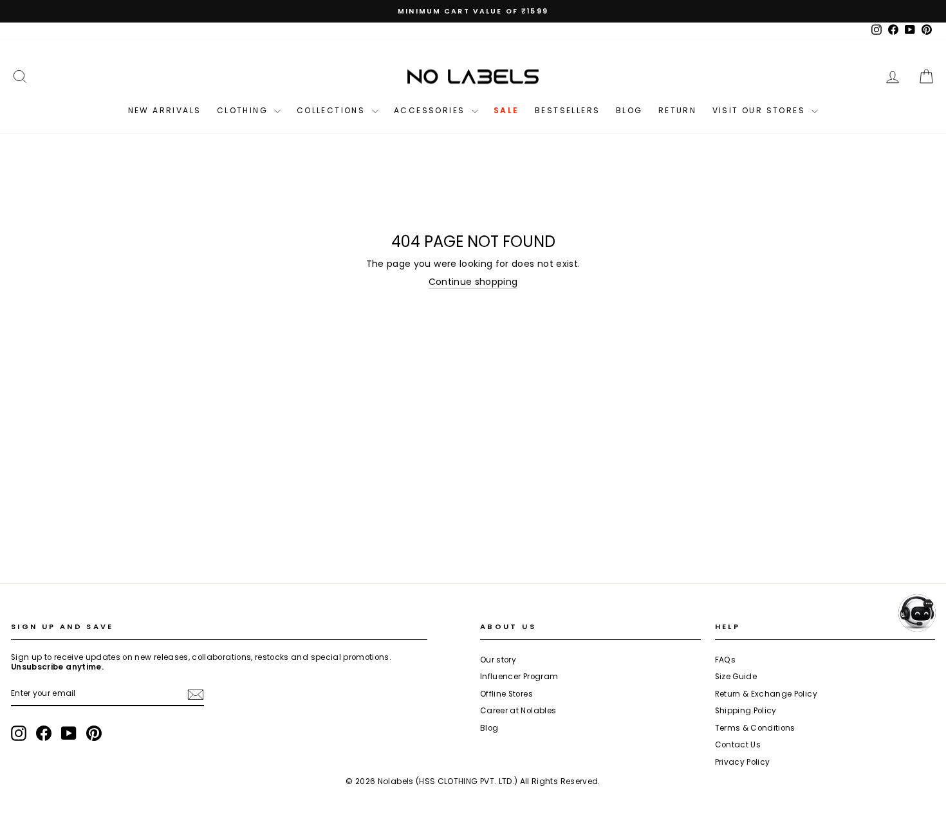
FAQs (725, 660)
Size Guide (736, 676)
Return (677, 110)
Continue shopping (473, 282)
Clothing (244, 110)
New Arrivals (164, 110)
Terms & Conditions (755, 728)
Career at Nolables (518, 711)
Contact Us (738, 745)
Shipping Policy (746, 711)
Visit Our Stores (760, 110)
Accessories (431, 110)
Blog (629, 110)
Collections (333, 110)
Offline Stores (506, 694)
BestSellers (567, 110)
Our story (498, 660)
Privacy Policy (742, 762)
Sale (506, 110)
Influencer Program (519, 676)
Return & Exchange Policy (766, 694)
